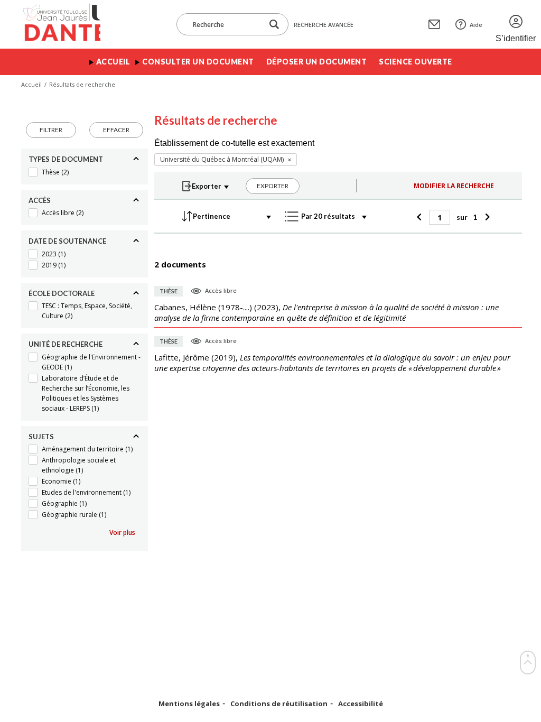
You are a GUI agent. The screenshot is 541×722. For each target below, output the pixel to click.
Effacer (116, 130)
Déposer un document (316, 61)
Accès (40, 200)
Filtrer (51, 130)
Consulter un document (198, 61)
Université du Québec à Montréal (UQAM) (222, 159)
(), (326, 312)
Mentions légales (189, 704)
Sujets (41, 436)
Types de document (66, 159)
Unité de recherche (65, 344)
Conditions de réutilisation (279, 704)
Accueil (113, 61)
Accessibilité (360, 704)
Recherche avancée (323, 25)
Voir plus (122, 532)
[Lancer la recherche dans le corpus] (274, 24)
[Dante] (60, 24)
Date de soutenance (67, 241)
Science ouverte (415, 61)
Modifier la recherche (454, 185)
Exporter (272, 186)
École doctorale (62, 293)
